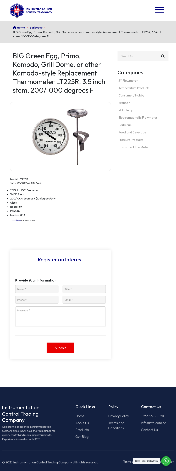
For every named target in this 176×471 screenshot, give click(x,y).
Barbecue (36, 27)
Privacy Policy (118, 416)
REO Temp (125, 110)
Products (82, 429)
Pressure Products (130, 140)
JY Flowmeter (128, 81)
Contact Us (149, 429)
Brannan (124, 103)
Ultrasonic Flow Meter (133, 147)
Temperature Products (134, 88)
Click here (15, 220)
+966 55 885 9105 (154, 416)
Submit (60, 348)
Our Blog (82, 436)
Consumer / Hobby (131, 95)
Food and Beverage (132, 132)
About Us (82, 423)
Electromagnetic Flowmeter (137, 118)
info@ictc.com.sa (153, 423)
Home (20, 27)
